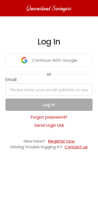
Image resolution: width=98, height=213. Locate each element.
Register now (61, 141)
